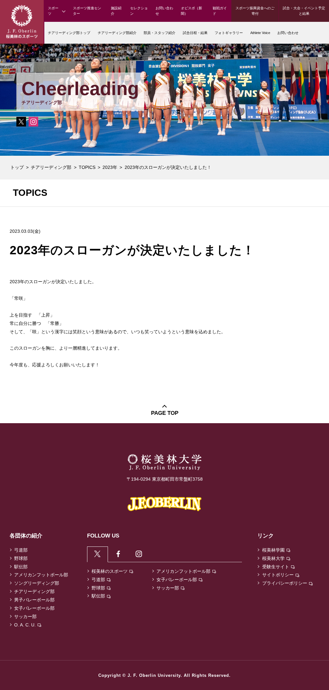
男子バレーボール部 (34, 599)
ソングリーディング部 (36, 583)
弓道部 (21, 550)
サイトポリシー (278, 574)
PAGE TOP (164, 413)
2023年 (109, 167)
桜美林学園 (273, 550)
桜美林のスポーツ (110, 571)
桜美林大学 (273, 558)
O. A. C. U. (25, 624)
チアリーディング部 (51, 167)
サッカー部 (25, 616)
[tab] (97, 554)
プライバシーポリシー (284, 583)
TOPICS (87, 167)
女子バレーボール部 (34, 608)
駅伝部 (21, 566)
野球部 (21, 558)
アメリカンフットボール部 (41, 574)
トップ (17, 167)
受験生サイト (275, 566)
